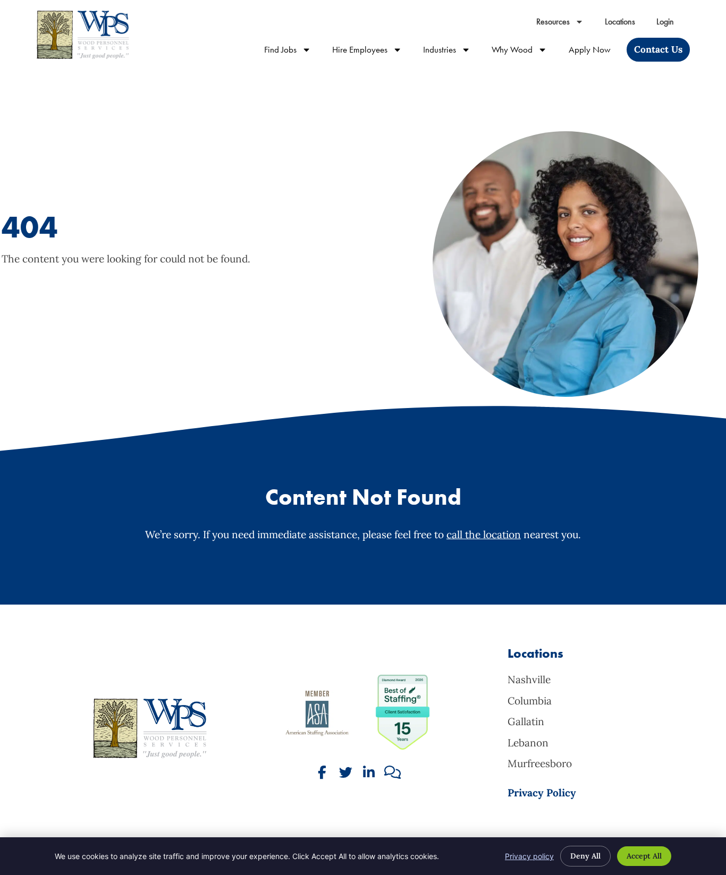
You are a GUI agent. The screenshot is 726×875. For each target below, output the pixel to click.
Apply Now (595, 52)
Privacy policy (529, 856)
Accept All (644, 856)
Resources (565, 24)
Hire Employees (372, 52)
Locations (625, 24)
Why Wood (525, 52)
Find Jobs (293, 52)
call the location (483, 534)
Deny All (585, 856)
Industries (452, 52)
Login (670, 24)
